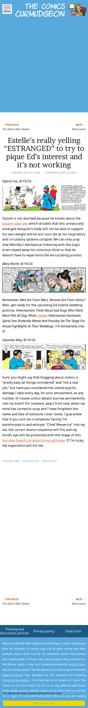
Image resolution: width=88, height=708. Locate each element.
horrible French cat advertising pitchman (33, 440)
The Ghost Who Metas (15, 129)
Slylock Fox (49, 461)
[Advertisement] (44, 66)
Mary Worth (31, 461)
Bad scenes (79, 129)
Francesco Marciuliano (16, 680)
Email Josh (73, 631)
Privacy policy (44, 631)
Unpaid (42, 315)
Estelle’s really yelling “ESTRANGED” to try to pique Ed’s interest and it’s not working (44, 152)
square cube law (14, 223)
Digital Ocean (77, 664)
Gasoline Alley (11, 461)
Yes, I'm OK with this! (44, 703)
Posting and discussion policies (14, 631)
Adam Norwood (12, 675)
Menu (7, 11)
